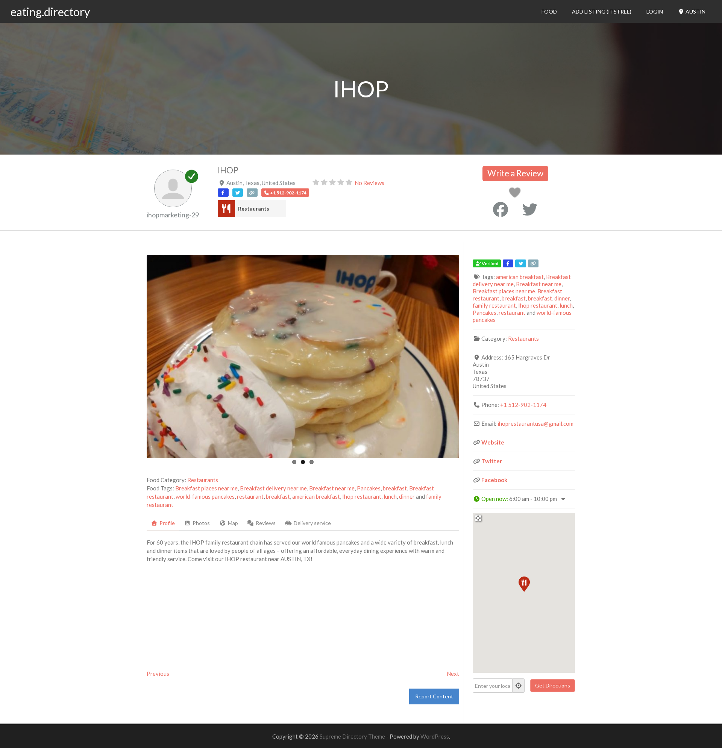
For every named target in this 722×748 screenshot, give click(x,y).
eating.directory (50, 11)
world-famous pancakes (205, 496)
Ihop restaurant (361, 496)
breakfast (395, 488)
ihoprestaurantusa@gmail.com (535, 423)
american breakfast (316, 496)
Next (453, 673)
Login (654, 11)
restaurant (250, 496)
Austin (694, 11)
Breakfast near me (332, 488)
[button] (523, 583)
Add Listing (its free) (601, 11)
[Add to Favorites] (516, 194)
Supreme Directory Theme (353, 736)
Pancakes (369, 488)
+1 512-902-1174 (523, 404)
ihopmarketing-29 (173, 215)
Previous (158, 673)
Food (549, 11)
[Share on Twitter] (529, 209)
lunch (390, 496)
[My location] (519, 685)
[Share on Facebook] (500, 209)
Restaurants (253, 208)
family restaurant (494, 305)
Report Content (434, 696)
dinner (407, 496)
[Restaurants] (226, 208)
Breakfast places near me (206, 488)
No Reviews (369, 182)
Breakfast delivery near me (273, 488)
